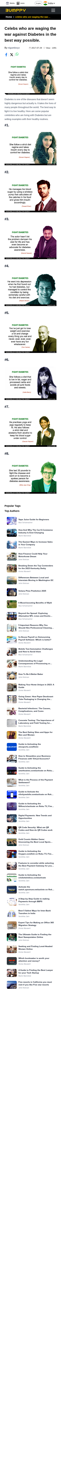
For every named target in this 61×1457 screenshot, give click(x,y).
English (38, 3)
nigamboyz (14, 48)
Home (9, 17)
